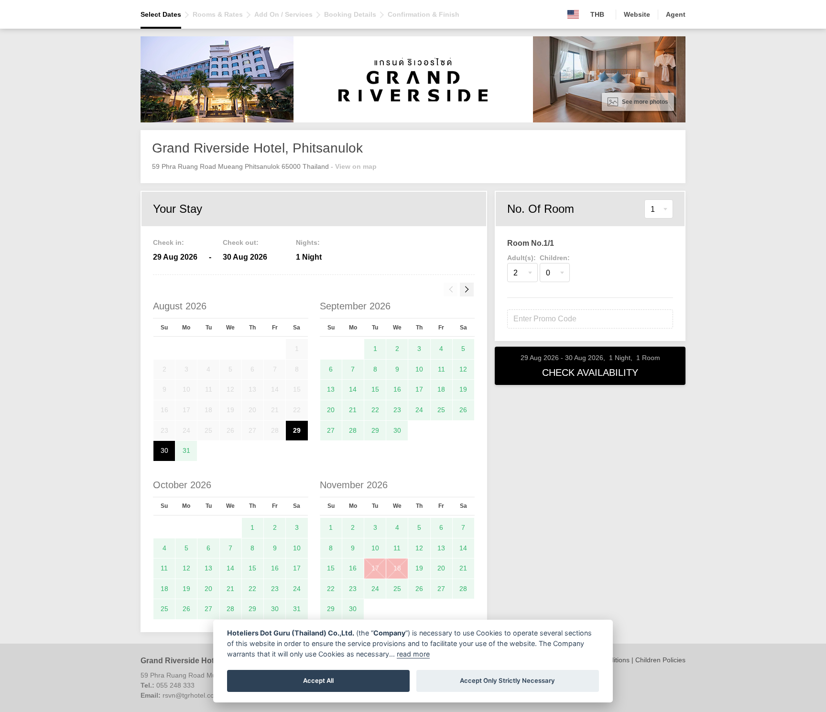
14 (353, 389)
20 (331, 410)
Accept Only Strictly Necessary (507, 680)
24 (419, 410)
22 (375, 410)
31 (186, 450)
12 (463, 369)
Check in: (168, 242)
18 (441, 389)
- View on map (354, 166)
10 (419, 369)
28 (353, 430)
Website (637, 14)
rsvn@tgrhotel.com (191, 695)
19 (463, 389)
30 (164, 450)
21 (353, 410)
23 (397, 410)
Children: (555, 258)
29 (297, 430)
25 (441, 410)
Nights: (308, 242)
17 (419, 389)
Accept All (318, 680)
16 (397, 389)
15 (375, 389)
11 (441, 369)
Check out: (241, 242)
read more (413, 654)
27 (331, 430)
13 (331, 389)
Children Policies (660, 660)
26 (463, 410)
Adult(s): (521, 258)
